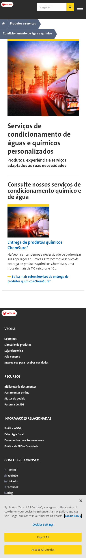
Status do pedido (14, 398)
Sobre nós (10, 339)
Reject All (43, 537)
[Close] (81, 501)
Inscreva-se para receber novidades (26, 362)
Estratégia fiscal (14, 434)
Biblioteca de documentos (20, 386)
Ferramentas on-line (16, 392)
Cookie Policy (73, 516)
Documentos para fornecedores (24, 440)
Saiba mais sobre (38, 278)
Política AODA (13, 428)
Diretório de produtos (17, 345)
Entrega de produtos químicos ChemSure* (34, 245)
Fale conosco (12, 356)
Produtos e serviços (23, 23)
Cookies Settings (43, 524)
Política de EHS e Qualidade (21, 446)
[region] (43, 526)
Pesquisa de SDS (14, 404)
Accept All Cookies (43, 550)
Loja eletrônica (13, 351)
